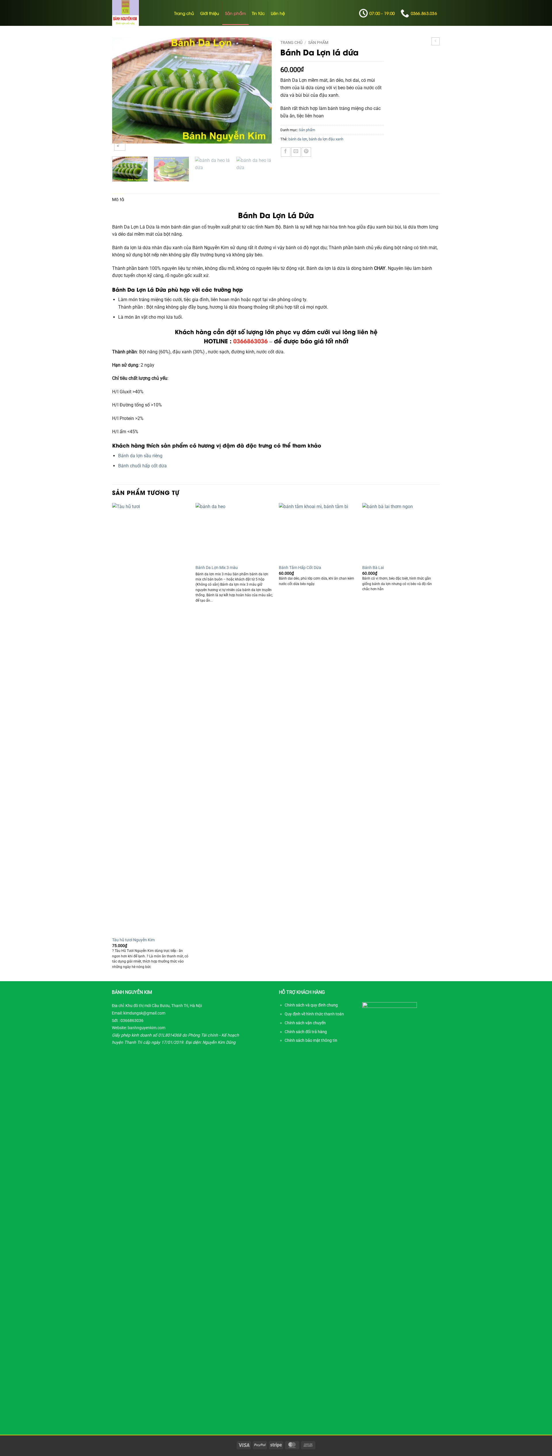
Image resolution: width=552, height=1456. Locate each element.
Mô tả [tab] (118, 199)
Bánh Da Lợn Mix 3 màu (216, 567)
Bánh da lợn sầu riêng (140, 455)
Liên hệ (278, 13)
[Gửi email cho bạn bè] (296, 152)
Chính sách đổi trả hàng (306, 1031)
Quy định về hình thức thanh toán (314, 1014)
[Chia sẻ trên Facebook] (285, 152)
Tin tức (258, 13)
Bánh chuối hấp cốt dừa (142, 465)
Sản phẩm (235, 13)
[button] (119, 145)
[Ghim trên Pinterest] (306, 152)
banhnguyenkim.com (146, 1027)
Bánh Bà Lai (373, 567)
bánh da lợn (297, 139)
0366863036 (131, 1020)
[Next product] (436, 41)
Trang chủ (184, 13)
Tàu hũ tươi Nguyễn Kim (133, 940)
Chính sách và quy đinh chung (311, 1005)
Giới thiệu (209, 13)
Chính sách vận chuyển (305, 1023)
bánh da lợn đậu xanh (326, 139)
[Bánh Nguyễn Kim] (137, 13)
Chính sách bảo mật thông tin (311, 1040)
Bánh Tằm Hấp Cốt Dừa (300, 567)
